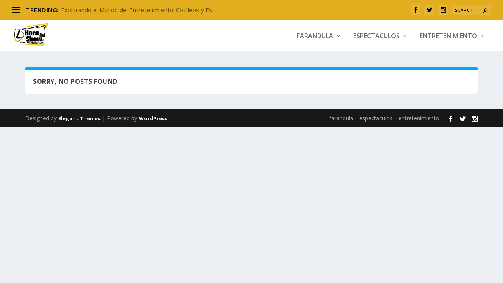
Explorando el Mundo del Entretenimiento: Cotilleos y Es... (138, 10)
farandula (315, 36)
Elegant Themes (79, 118)
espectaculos (376, 36)
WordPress (153, 118)
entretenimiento (448, 36)
